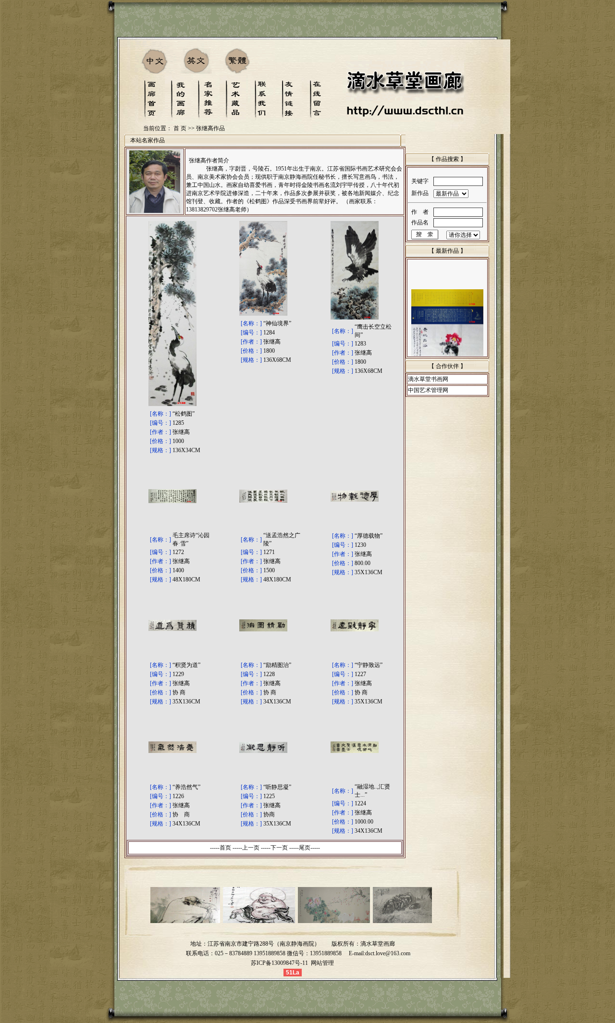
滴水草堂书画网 (428, 379)
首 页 (179, 128)
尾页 (304, 847)
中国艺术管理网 (428, 390)
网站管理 (322, 963)
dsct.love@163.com (387, 953)
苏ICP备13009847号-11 (279, 963)
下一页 (279, 847)
